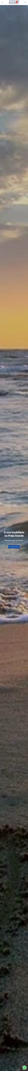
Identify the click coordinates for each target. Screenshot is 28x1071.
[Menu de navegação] (2, 2)
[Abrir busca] (25, 2)
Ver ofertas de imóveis (14, 546)
